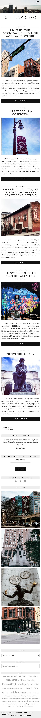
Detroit (30, 693)
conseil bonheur (16, 692)
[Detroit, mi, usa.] (20, 548)
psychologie (9, 701)
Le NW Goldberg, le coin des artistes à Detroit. (20, 276)
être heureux (30, 706)
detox (26, 692)
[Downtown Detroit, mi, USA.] (20, 625)
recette (18, 701)
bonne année (5, 688)
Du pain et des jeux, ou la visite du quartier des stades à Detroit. (20, 192)
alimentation (14, 676)
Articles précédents (8, 428)
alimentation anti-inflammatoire (28, 676)
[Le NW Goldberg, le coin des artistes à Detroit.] (20, 319)
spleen (12, 704)
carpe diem (15, 688)
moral (30, 696)
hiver (14, 696)
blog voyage (25, 684)
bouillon (10, 688)
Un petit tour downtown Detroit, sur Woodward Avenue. (20, 33)
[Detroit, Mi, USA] (20, 587)
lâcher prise (18, 696)
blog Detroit (16, 684)
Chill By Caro (20, 18)
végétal (24, 704)
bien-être (11, 679)
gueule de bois (9, 696)
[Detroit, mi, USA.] (20, 509)
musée (34, 696)
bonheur (35, 683)
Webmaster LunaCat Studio (20, 715)
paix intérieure (21, 698)
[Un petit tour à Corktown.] (20, 154)
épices (26, 706)
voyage (19, 704)
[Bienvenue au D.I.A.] (20, 394)
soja (9, 704)
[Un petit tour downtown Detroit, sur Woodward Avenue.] (20, 76)
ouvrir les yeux (15, 698)
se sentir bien (5, 704)
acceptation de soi (6, 676)
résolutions (37, 701)
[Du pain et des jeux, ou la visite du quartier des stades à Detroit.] (20, 236)
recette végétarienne (27, 701)
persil (30, 698)
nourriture (5, 698)
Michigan (24, 695)
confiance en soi (21, 688)
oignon (10, 698)
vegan (15, 704)
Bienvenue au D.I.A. (20, 354)
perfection (27, 698)
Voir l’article (20, 101)
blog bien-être (23, 679)
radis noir (14, 701)
